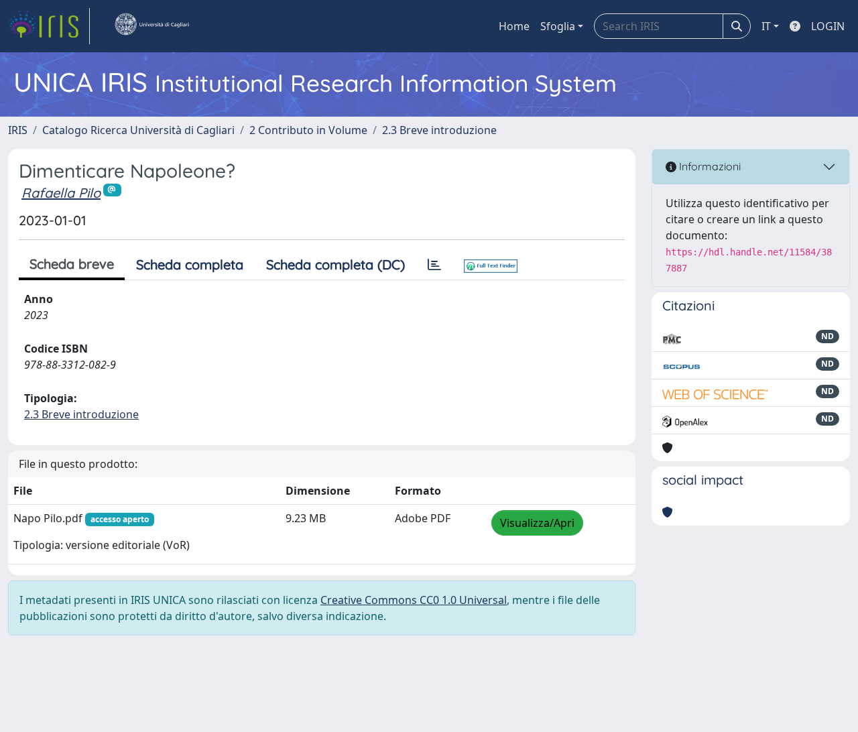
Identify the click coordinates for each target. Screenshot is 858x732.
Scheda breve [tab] (71, 263)
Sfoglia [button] (557, 26)
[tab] (434, 265)
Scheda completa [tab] (189, 264)
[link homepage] (49, 26)
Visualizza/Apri (537, 522)
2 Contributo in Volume (308, 130)
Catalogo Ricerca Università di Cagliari (138, 130)
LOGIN (828, 26)
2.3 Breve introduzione (439, 130)
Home (514, 26)
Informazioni (708, 166)
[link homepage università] (151, 26)
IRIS (17, 130)
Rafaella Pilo (61, 192)
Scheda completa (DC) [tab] (335, 264)
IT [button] (766, 26)
